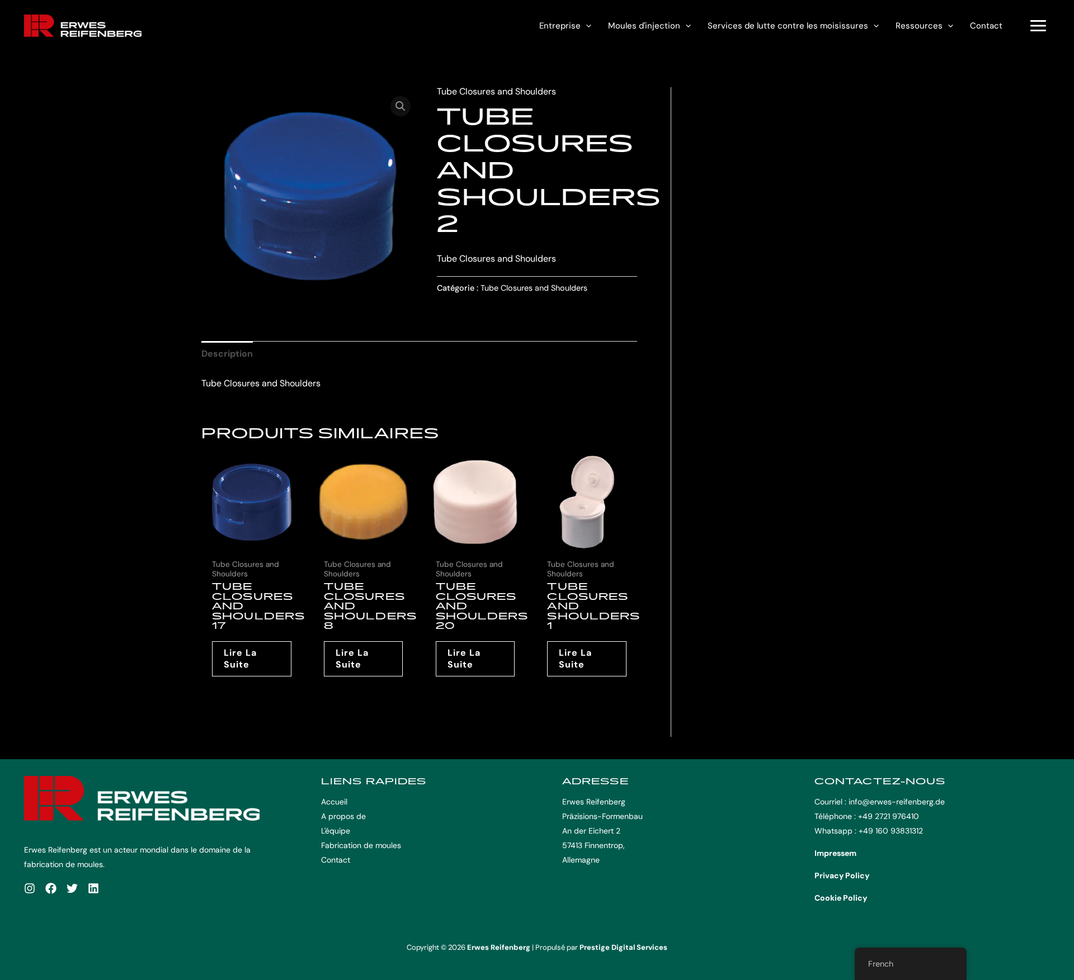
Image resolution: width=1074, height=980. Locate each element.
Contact (986, 25)
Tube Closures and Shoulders (496, 91)
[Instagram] (29, 888)
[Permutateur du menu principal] (1038, 26)
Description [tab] (227, 353)
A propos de (343, 816)
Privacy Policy (841, 875)
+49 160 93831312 (891, 831)
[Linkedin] (93, 888)
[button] (586, 25)
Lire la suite (240, 658)
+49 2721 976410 (888, 816)
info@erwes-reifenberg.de (897, 802)
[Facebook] (50, 888)
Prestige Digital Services (623, 947)
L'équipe (335, 831)
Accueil (334, 802)
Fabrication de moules (361, 845)
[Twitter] (72, 888)
